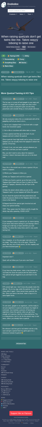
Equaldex (25, 423)
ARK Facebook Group (7, 372)
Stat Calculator (31, 47)
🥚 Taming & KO (18, 72)
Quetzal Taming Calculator (13, 47)
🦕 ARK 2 (3, 407)
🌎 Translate (4, 405)
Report (39, 72)
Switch (11, 420)
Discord (3, 367)
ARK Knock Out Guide (7, 381)
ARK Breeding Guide (6, 383)
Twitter (3, 368)
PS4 (8, 420)
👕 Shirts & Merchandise (8, 403)
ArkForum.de (6, 394)
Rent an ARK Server (6, 389)
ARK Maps (4, 354)
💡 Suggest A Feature (7, 400)
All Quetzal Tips (21, 343)
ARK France (6, 392)
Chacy (32, 423)
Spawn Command (20, 49)
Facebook (3, 370)
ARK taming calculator (15, 419)
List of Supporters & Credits (21, 417)
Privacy (36, 420)
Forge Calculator (5, 356)
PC (39, 419)
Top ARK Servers (5, 391)
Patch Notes (6, 357)
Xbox (4, 420)
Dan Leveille (18, 420)
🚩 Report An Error (6, 402)
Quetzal (21, 34)
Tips (24, 47)
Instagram (4, 374)
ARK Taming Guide (6, 379)
